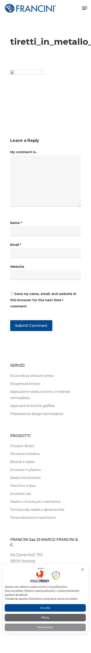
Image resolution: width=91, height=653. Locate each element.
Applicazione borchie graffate (32, 406)
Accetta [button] (45, 607)
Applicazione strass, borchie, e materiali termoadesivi (40, 395)
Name (16, 223)
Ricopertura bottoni (25, 384)
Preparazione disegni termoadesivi (36, 414)
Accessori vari (20, 494)
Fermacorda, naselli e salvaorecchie (37, 510)
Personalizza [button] (45, 627)
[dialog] (45, 598)
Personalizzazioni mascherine (33, 518)
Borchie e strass (22, 462)
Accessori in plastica (25, 470)
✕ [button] (82, 569)
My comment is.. (23, 152)
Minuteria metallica (25, 454)
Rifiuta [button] (45, 617)
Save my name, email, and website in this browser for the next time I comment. (43, 300)
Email (15, 245)
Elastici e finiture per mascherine (35, 502)
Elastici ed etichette (25, 478)
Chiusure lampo (22, 446)
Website (17, 267)
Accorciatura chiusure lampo (32, 376)
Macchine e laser (23, 486)
